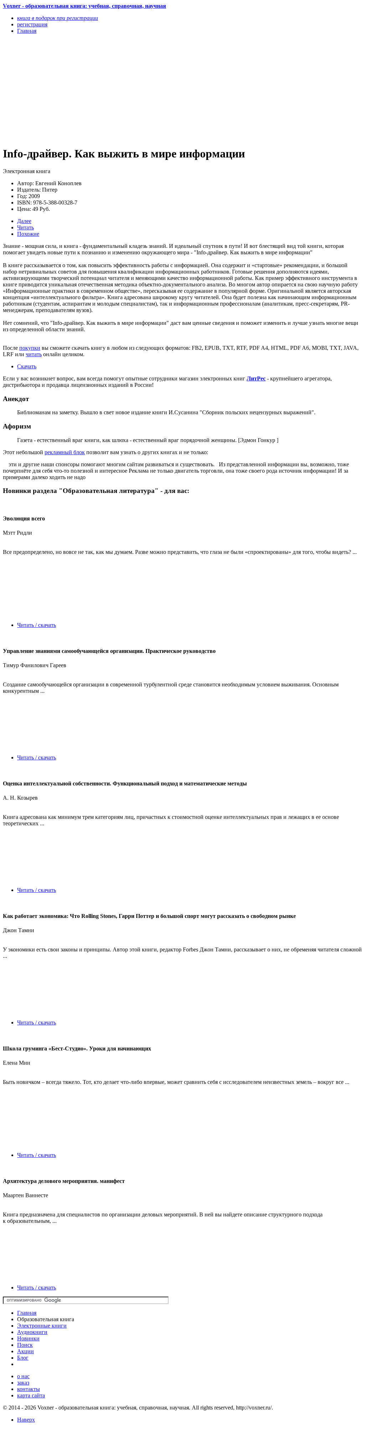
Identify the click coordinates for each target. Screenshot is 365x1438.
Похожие (28, 234)
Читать (25, 227)
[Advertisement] (129, 90)
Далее (24, 221)
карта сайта (31, 1395)
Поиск (25, 1345)
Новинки (28, 1338)
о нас (23, 1376)
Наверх (26, 1420)
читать (34, 354)
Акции (25, 1351)
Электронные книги (42, 1326)
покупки (29, 348)
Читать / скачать (36, 625)
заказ (23, 1383)
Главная (26, 1313)
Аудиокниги (32, 1332)
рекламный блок (65, 452)
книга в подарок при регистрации (57, 18)
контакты (28, 1389)
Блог (23, 1358)
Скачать (26, 366)
